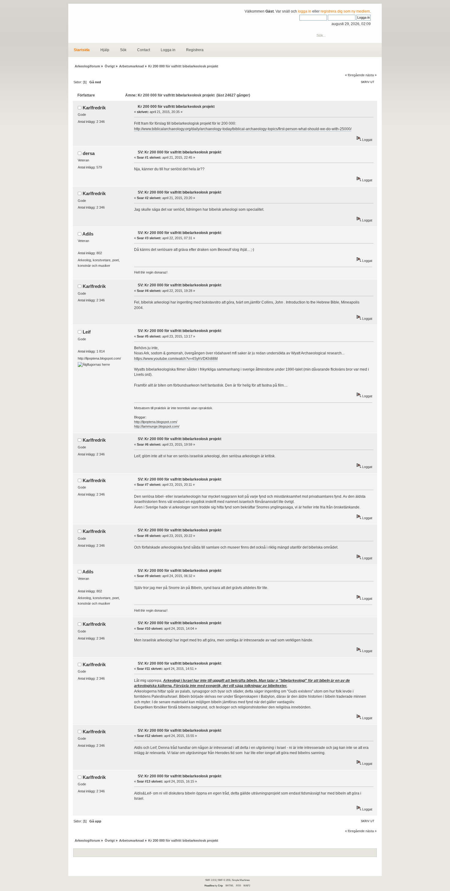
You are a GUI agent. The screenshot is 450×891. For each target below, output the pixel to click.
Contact (143, 50)
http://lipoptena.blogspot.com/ (155, 422)
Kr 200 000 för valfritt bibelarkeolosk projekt (176, 106)
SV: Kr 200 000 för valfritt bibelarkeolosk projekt (179, 152)
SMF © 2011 (224, 880)
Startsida (82, 50)
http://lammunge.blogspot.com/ (156, 426)
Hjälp (104, 50)
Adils (87, 233)
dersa (89, 153)
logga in (304, 11)
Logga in (168, 50)
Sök (123, 50)
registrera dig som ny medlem (345, 11)
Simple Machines (241, 880)
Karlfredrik (94, 107)
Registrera (195, 50)
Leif (87, 331)
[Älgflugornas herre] (94, 364)
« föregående (355, 75)
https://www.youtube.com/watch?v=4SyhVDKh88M (176, 359)
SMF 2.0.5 (210, 880)
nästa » (371, 75)
